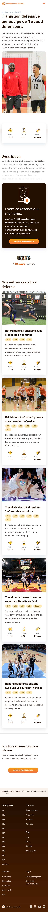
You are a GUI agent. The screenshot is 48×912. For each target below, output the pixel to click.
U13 (3, 828)
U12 (3, 824)
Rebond (29, 846)
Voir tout (30, 851)
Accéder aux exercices (24, 241)
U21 (3, 860)
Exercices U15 (19, 791)
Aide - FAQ (6, 890)
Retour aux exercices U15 (12, 12)
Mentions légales (33, 877)
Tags (28, 832)
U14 (3, 833)
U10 (3, 815)
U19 (3, 855)
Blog (4, 895)
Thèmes (30, 805)
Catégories (10, 791)
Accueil (4, 791)
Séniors (5, 864)
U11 (3, 819)
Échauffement (32, 810)
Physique (30, 815)
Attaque (29, 819)
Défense (29, 824)
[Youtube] (40, 907)
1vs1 (28, 837)
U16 (3, 842)
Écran (28, 842)
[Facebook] (32, 907)
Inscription (6, 877)
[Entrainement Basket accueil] (13, 3)
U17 (3, 846)
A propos (6, 886)
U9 (3, 810)
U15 (3, 837)
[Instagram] (36, 907)
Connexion (6, 881)
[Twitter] (44, 907)
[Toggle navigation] (43, 3)
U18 (3, 851)
